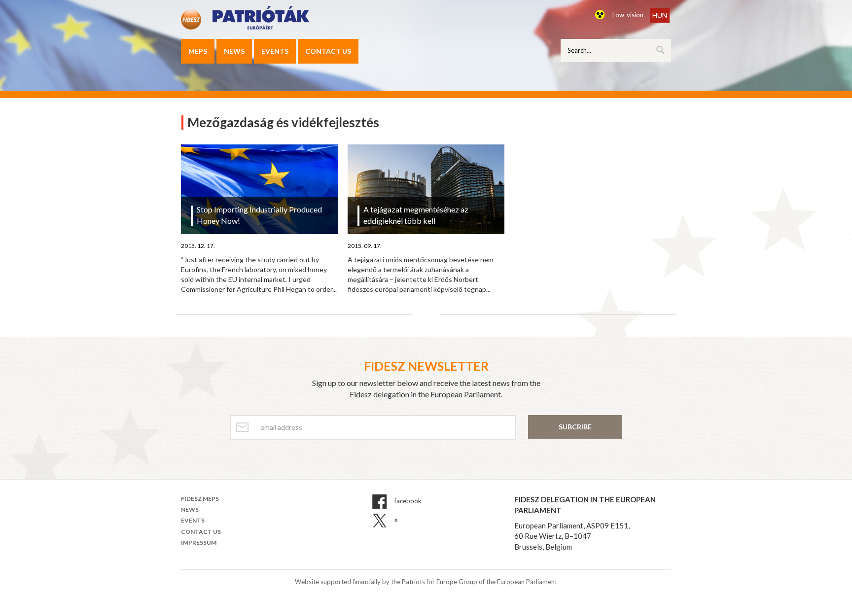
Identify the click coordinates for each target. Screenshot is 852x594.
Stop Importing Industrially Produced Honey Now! (259, 215)
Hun (659, 15)
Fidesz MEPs (200, 498)
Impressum (198, 542)
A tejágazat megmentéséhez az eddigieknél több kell (415, 215)
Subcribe (575, 426)
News (234, 51)
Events (274, 51)
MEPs (197, 51)
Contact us (328, 51)
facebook (407, 501)
